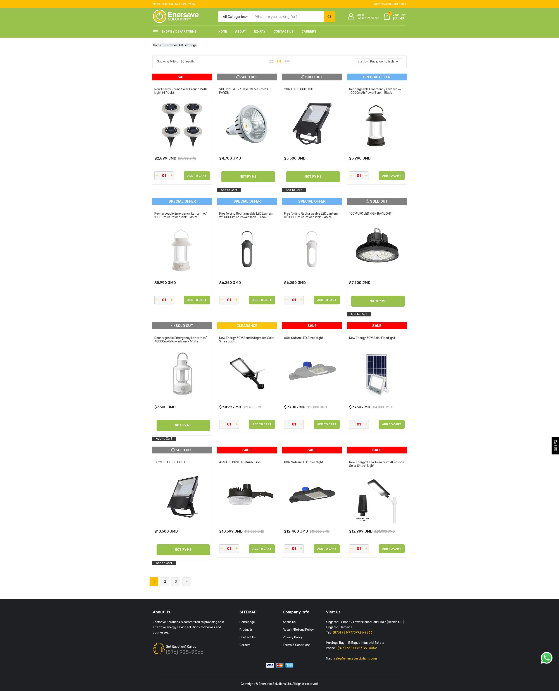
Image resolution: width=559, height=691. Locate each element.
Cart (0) (555, 445)
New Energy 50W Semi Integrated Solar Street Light (246, 339)
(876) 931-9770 (344, 632)
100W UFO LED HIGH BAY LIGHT (370, 213)
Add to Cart (229, 190)
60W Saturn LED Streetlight (303, 338)
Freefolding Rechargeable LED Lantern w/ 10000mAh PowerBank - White (311, 215)
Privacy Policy (293, 637)
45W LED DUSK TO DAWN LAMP (240, 462)
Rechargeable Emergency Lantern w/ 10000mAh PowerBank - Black (375, 91)
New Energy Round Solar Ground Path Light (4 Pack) (180, 91)
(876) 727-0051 (349, 648)
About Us (289, 622)
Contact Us (283, 31)
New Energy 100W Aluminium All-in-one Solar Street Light (376, 464)
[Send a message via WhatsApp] (547, 658)
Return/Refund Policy (298, 630)
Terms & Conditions (296, 645)
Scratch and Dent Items (390, 3)
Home (222, 31)
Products (246, 630)
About (240, 31)
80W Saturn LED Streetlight (303, 462)
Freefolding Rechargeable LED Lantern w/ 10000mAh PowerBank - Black (246, 215)
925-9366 (365, 632)
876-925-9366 (185, 3)
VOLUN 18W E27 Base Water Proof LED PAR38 (246, 91)
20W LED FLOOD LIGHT (299, 89)
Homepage (247, 622)
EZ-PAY (260, 31)
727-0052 (369, 648)
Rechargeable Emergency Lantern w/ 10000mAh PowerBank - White (180, 215)
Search (329, 16)
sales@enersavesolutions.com (355, 658)
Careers (309, 31)
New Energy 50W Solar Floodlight (372, 338)
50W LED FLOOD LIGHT (169, 462)
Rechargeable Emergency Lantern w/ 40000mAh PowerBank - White (180, 339)
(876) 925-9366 (185, 652)
